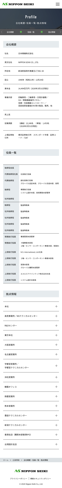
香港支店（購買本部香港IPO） (18, 434)
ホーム (5, 460)
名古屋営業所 (11, 354)
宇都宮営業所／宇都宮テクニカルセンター (17, 365)
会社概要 (10, 32)
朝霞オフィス (11, 386)
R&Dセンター (11, 325)
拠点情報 (51, 32)
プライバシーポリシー (18, 478)
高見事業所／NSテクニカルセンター (21, 315)
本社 (7, 306)
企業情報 (16, 460)
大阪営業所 (10, 344)
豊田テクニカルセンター (16, 415)
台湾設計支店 (11, 444)
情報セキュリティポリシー (40, 478)
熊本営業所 (10, 405)
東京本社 (9, 335)
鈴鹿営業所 (10, 396)
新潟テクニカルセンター (16, 425)
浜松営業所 (10, 377)
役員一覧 (31, 32)
